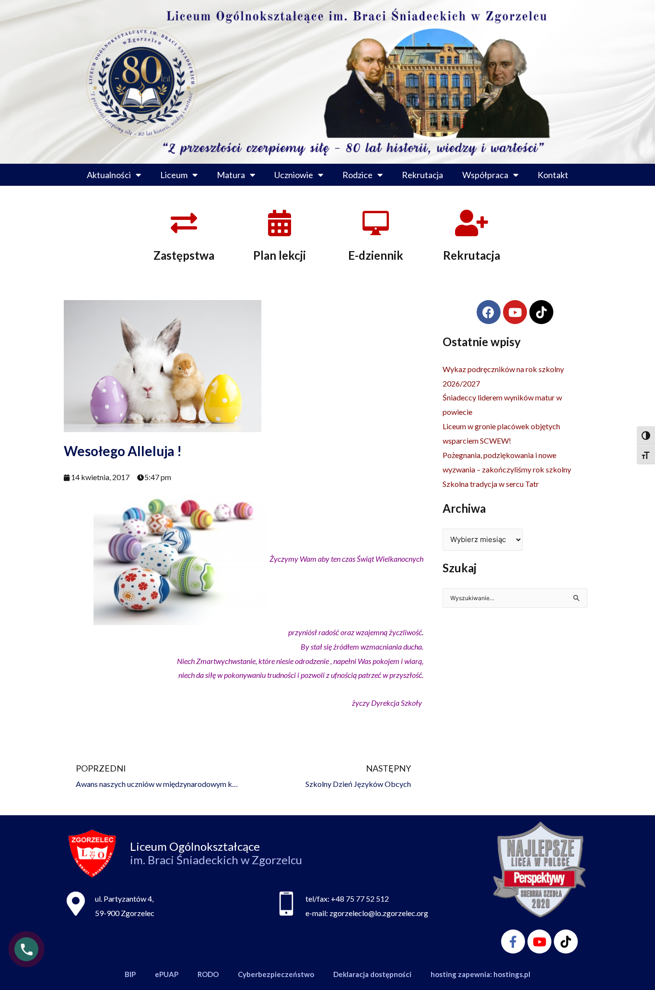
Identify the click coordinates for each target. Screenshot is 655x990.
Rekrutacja (422, 174)
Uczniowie (293, 174)
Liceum (173, 174)
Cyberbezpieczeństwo (276, 974)
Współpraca (485, 174)
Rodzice (357, 174)
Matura (231, 174)
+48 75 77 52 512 (360, 898)
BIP (130, 974)
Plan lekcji (279, 255)
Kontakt (553, 174)
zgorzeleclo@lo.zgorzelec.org (378, 913)
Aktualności (109, 174)
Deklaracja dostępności (372, 974)
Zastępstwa (183, 255)
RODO (208, 974)
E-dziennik (375, 255)
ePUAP (166, 974)
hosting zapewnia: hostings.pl (480, 974)
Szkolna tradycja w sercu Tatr (491, 483)
